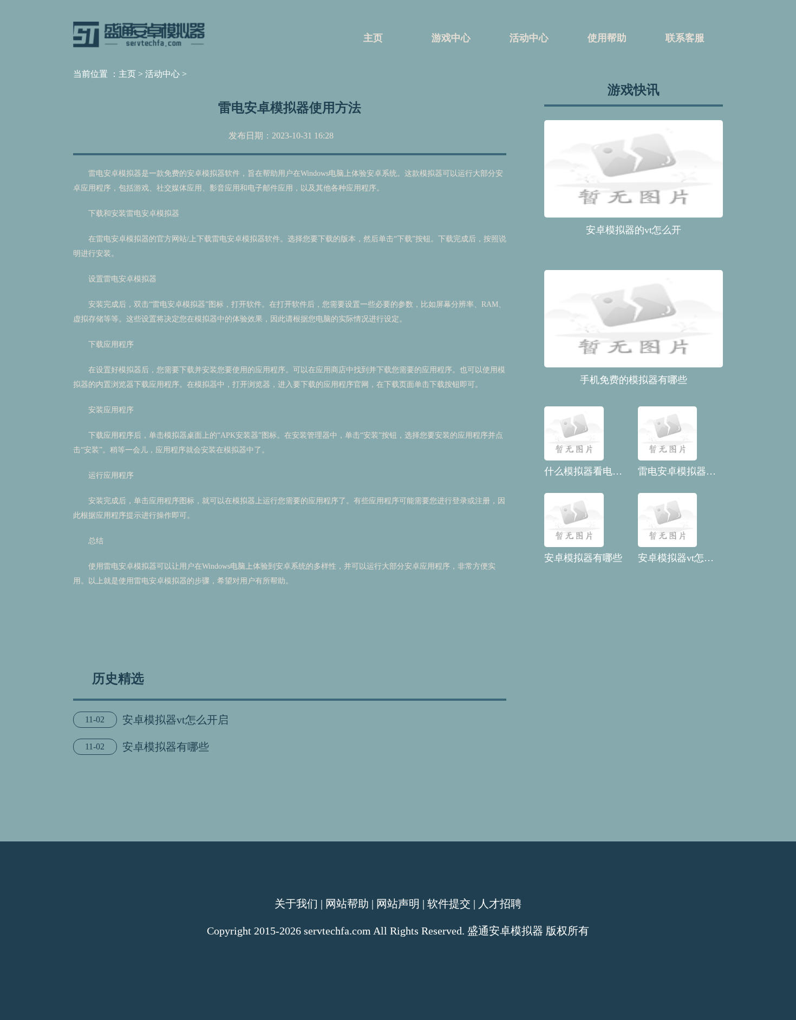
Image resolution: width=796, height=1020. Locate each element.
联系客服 (684, 37)
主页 (373, 37)
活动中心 (529, 37)
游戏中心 (451, 37)
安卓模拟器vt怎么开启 (175, 720)
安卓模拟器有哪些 (165, 747)
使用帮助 (607, 37)
